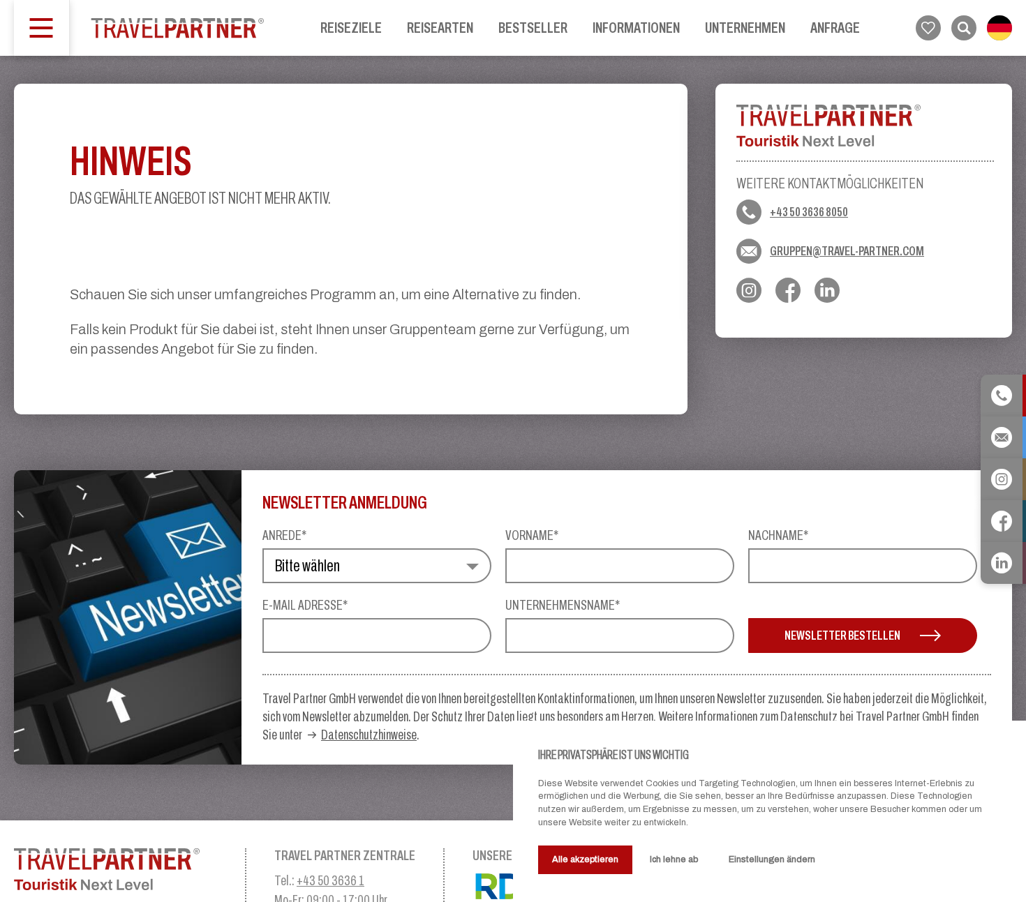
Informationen (636, 27)
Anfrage (835, 27)
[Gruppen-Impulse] (178, 27)
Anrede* (284, 535)
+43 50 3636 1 (330, 880)
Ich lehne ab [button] (674, 859)
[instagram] (748, 290)
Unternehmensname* (562, 604)
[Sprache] (999, 27)
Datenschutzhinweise (369, 734)
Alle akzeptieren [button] (585, 859)
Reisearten (440, 27)
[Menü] (42, 28)
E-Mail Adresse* (305, 604)
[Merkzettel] (928, 27)
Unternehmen (745, 27)
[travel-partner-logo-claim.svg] (115, 869)
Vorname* (531, 535)
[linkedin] (827, 290)
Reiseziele (351, 27)
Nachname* (778, 535)
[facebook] (788, 290)
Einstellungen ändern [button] (772, 859)
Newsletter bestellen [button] (842, 635)
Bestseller (532, 27)
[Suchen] (963, 27)
